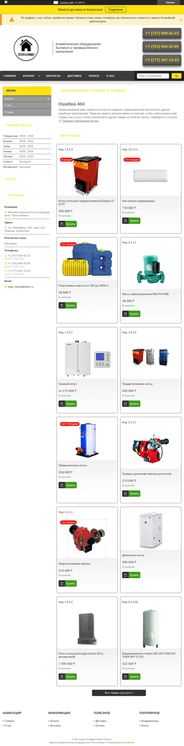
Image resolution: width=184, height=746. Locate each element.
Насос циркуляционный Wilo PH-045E (145, 294)
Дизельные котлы (133, 555)
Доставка (75, 75)
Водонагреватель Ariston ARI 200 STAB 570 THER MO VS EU (148, 655)
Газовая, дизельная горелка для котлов (146, 473)
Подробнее (115, 9)
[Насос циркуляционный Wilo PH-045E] (150, 269)
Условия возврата (17, 85)
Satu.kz (107, 739)
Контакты (53, 75)
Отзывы (8, 112)
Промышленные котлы (73, 465)
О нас (110, 75)
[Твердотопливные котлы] (150, 359)
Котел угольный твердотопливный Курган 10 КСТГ (86, 202)
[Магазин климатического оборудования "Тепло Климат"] (26, 48)
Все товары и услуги (117, 692)
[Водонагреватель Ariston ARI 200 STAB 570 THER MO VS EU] (150, 628)
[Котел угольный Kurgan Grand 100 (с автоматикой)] (87, 628)
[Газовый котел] (87, 359)
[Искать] (176, 76)
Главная (10, 75)
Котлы (144, 725)
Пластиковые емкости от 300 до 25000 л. (84, 285)
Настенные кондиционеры (138, 200)
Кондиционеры (150, 720)
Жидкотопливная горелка (74, 563)
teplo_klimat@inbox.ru (20, 286)
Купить (70, 223)
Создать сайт (67, 2)
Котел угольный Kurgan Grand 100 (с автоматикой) (81, 655)
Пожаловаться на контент (121, 742)
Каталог (29, 75)
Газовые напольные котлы (80, 121)
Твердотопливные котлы (137, 383)
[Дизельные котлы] (150, 530)
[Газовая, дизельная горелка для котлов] (150, 449)
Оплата (94, 75)
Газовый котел (68, 383)
